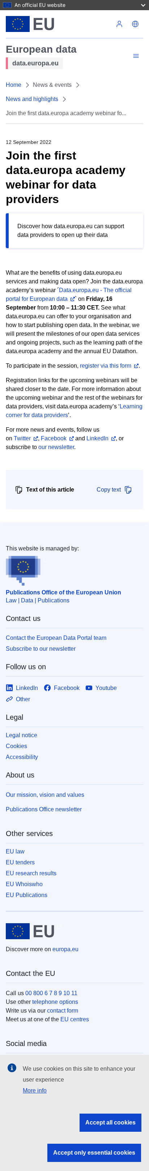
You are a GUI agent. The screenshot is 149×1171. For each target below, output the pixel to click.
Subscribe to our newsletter (41, 649)
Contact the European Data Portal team (56, 638)
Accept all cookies (110, 1122)
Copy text (109, 489)
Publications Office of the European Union (63, 592)
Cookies (16, 746)
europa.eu (65, 949)
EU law (15, 851)
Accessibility (22, 757)
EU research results (31, 873)
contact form (62, 1011)
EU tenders (20, 862)
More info (35, 1090)
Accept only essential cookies (94, 1153)
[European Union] (58, 24)
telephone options (55, 1002)
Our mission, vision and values (45, 795)
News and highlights (32, 99)
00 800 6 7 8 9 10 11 (51, 993)
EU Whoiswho (24, 884)
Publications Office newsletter (44, 809)
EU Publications (26, 895)
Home (13, 85)
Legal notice (21, 735)
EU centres (74, 1019)
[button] (135, 24)
